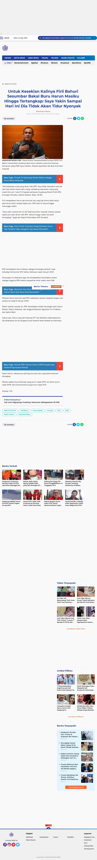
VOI (10, 391)
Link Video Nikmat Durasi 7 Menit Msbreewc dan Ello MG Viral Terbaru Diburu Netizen (86, 600)
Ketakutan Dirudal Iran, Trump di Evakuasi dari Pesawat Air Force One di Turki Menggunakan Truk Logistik (70, 734)
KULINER (81, 58)
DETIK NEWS (19, 58)
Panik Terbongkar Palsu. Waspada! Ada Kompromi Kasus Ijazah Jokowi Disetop (85, 688)
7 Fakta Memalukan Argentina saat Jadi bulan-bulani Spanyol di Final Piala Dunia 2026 (65, 688)
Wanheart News (24, 414)
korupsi (50, 410)
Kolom (55, 63)
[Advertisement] (48, 16)
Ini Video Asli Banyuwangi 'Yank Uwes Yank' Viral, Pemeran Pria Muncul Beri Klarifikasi (66, 600)
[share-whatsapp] (82, 118)
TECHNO (54, 58)
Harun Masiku (38, 410)
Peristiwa (77, 63)
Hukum (45, 63)
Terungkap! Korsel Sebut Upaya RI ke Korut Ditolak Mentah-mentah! (66, 38)
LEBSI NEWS (33, 58)
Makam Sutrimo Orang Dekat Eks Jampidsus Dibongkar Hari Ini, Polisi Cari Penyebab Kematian (70, 756)
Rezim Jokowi (9, 414)
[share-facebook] (74, 118)
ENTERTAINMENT (21, 63)
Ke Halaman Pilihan (75, 717)
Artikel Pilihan (65, 671)
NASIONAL (65, 63)
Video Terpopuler (66, 583)
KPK (59, 410)
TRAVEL (45, 58)
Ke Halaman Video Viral (75, 629)
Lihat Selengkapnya (75, 787)
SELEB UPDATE (67, 58)
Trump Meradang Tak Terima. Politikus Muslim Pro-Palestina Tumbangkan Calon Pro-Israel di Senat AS (69, 777)
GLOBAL (35, 63)
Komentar (10, 118)
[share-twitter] (78, 118)
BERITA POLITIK (10, 410)
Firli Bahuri (24, 410)
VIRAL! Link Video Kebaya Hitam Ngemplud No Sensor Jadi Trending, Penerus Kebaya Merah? (85, 620)
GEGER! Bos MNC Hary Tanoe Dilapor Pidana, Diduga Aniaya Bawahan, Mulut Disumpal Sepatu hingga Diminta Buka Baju (86, 708)
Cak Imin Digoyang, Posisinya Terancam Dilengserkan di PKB (31, 402)
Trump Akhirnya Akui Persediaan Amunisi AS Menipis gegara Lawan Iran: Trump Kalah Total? (69, 766)
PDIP (67, 410)
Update (57, 286)
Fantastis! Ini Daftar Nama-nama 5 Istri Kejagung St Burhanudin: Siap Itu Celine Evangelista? (64, 708)
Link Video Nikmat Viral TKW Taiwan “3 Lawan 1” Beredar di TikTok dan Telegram (65, 620)
